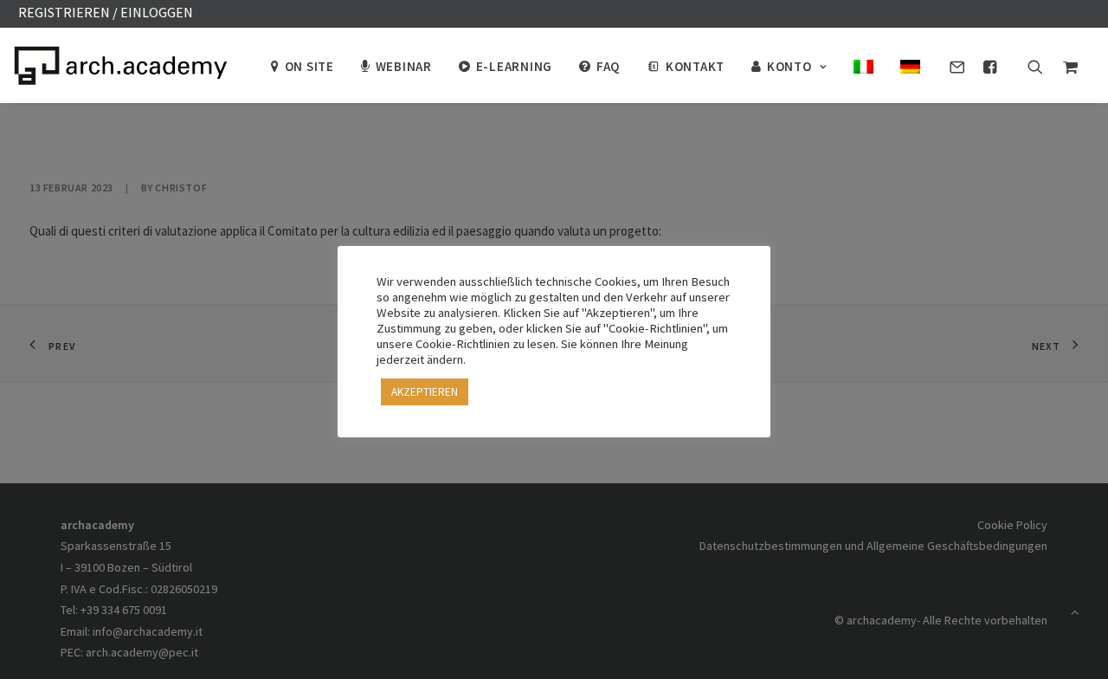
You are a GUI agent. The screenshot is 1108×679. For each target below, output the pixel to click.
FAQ (608, 66)
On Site (309, 66)
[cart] (1066, 65)
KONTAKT (695, 66)
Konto (789, 66)
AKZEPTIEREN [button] (424, 392)
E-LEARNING (514, 66)
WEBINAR (404, 66)
